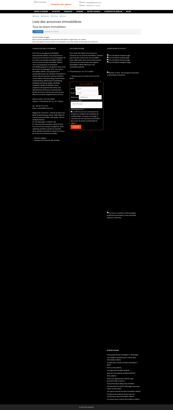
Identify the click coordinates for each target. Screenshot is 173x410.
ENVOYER (76, 127)
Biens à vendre (41, 11)
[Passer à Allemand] (45, 16)
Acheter (56, 11)
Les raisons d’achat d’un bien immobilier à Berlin (124, 391)
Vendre (79, 11)
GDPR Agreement (77, 109)
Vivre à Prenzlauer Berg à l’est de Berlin (120, 384)
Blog (128, 11)
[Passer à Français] (54, 16)
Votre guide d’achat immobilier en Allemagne (122, 355)
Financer (68, 11)
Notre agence (93, 11)
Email (73, 93)
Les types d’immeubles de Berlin (118, 370)
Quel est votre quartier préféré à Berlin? (121, 373)
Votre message (76, 100)
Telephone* (75, 97)
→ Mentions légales (39, 138)
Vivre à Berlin (111, 376)
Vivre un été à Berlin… (114, 368)
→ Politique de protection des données (46, 140)
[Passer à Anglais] (36, 16)
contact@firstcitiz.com (93, 3)
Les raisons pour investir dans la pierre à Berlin (123, 399)
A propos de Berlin (113, 11)
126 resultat (38, 31)
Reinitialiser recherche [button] (52, 31)
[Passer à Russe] (62, 16)
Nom (73, 89)
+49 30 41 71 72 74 (93, 6)
